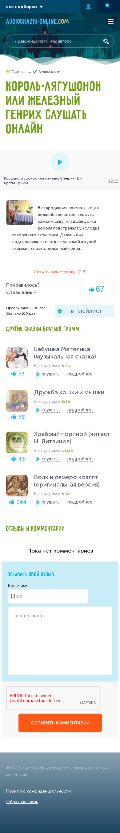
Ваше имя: (18, 585)
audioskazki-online (37, 22)
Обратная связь (22, 801)
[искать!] (106, 41)
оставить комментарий (60, 723)
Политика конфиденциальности (38, 791)
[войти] (88, 6)
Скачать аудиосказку (60, 272)
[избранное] (108, 6)
